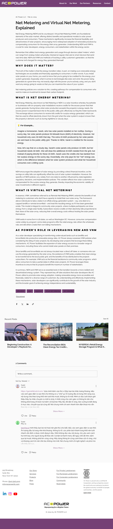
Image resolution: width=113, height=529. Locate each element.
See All (105, 319)
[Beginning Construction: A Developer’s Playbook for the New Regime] (21, 332)
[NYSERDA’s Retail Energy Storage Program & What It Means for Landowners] (92, 332)
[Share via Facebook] (17, 304)
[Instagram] (10, 494)
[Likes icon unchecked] (22, 415)
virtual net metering (53, 291)
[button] (63, 3)
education (20, 291)
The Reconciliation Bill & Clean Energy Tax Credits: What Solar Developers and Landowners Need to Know (56, 346)
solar (30, 291)
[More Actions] (96, 386)
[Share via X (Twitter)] (22, 304)
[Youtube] (15, 494)
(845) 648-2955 (14, 481)
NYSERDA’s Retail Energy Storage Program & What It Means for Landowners (91, 345)
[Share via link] (33, 304)
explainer (38, 291)
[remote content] (56, 145)
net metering (68, 291)
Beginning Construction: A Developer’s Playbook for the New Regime (19, 345)
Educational (20, 296)
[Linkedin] (4, 494)
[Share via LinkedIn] (27, 304)
